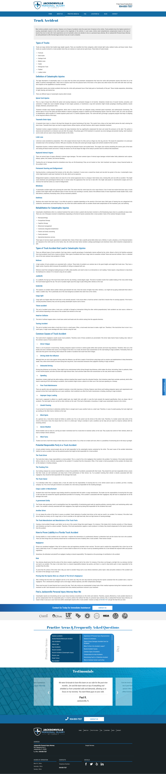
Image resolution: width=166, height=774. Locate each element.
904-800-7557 (125, 6)
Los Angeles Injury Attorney (34, 686)
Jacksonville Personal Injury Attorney (57, 592)
